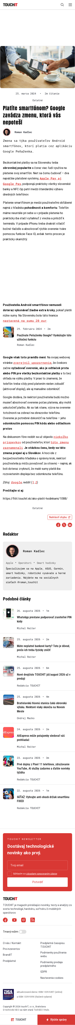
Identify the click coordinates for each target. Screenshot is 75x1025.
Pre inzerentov (11, 948)
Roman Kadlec (23, 132)
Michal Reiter (26, 628)
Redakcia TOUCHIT (28, 685)
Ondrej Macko (25, 718)
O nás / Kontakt (12, 943)
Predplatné (9, 960)
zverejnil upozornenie (32, 363)
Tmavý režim (11, 931)
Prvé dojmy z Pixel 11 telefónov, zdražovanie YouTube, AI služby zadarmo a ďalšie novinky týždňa (43, 768)
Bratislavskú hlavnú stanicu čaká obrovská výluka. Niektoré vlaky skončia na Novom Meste (42, 707)
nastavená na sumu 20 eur (25, 320)
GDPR (43, 971)
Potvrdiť (37, 882)
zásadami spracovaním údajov (41, 873)
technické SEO (12, 1010)
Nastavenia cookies (51, 977)
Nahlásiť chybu (58, 517)
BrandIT (7, 954)
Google (16, 482)
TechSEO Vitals (41, 1010)
